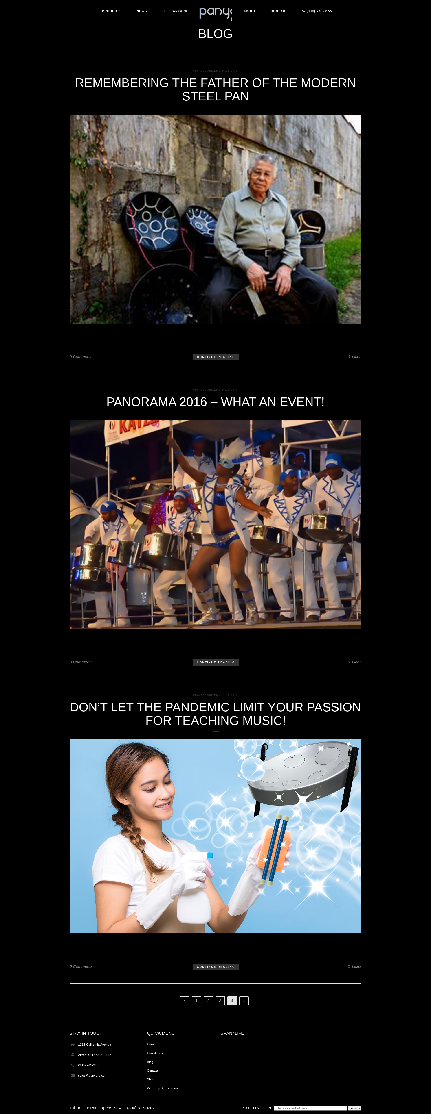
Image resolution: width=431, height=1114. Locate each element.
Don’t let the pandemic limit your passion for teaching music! (215, 713)
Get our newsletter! (256, 1108)
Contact (152, 1070)
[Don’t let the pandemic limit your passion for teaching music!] (215, 836)
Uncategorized (205, 70)
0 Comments (81, 356)
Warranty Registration (162, 1088)
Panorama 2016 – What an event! (215, 402)
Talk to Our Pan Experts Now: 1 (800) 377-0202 (112, 1108)
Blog (150, 1062)
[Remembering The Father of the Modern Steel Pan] (215, 219)
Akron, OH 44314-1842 (94, 1055)
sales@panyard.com (92, 1075)
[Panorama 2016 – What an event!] (215, 524)
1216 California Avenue (94, 1044)
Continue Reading (216, 357)
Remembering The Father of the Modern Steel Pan (215, 89)
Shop (150, 1079)
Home (151, 1044)
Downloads (155, 1053)
